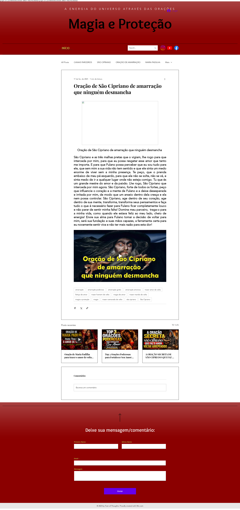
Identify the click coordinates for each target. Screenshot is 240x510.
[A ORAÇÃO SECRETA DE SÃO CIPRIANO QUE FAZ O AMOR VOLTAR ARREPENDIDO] (160, 340)
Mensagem (78, 469)
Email (76, 458)
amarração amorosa (133, 290)
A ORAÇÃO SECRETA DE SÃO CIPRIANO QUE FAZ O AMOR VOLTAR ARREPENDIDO (160, 356)
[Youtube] (170, 48)
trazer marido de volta (138, 294)
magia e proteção (82, 299)
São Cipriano (145, 299)
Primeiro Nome (80, 442)
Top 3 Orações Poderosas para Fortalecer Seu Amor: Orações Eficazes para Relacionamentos (118, 356)
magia (96, 299)
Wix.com (139, 506)
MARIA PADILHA (152, 62)
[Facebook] (176, 48)
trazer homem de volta (100, 294)
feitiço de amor (81, 294)
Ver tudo (175, 325)
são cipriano (131, 299)
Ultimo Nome (127, 442)
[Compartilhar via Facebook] (75, 308)
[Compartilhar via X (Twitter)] (81, 308)
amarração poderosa (96, 290)
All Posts (65, 62)
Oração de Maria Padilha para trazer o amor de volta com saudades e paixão (78, 356)
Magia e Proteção (120, 23)
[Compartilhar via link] (87, 308)
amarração (79, 290)
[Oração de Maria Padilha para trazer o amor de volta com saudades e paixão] (79, 340)
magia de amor (119, 294)
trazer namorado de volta (112, 299)
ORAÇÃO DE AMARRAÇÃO (128, 62)
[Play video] (120, 256)
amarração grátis (114, 290)
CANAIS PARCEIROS (83, 62)
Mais (167, 62)
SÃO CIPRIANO (104, 62)
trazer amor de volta (153, 290)
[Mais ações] (164, 78)
